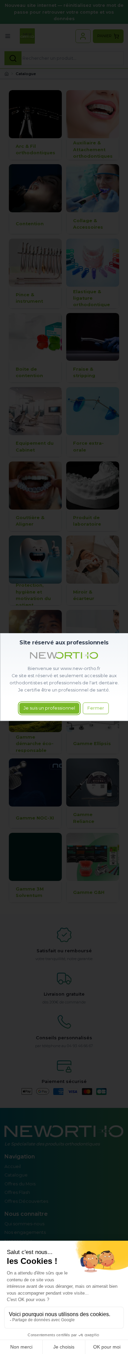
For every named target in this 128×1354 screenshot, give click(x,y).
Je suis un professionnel (49, 708)
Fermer (95, 708)
